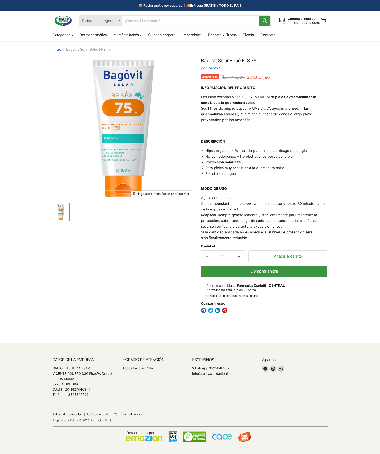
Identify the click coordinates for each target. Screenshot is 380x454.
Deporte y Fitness (222, 35)
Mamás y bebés (126, 35)
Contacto (268, 35)
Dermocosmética (93, 35)
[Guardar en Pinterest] (224, 310)
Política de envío (98, 414)
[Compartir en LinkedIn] (217, 310)
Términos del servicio (128, 414)
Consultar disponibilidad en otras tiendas (232, 295)
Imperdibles (192, 35)
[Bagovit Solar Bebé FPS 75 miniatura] (60, 212)
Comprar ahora (264, 271)
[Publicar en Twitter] (210, 310)
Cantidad (208, 246)
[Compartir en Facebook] (203, 310)
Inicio (57, 49)
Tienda (248, 35)
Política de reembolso (67, 414)
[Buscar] (264, 21)
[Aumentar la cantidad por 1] (239, 256)
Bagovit (214, 68)
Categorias (62, 35)
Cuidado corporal (162, 35)
